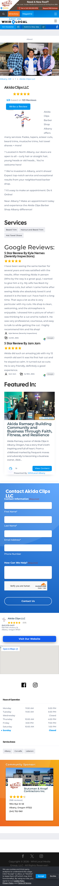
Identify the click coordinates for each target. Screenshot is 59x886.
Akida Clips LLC (27, 79)
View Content (42, 468)
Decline (53, 876)
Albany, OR (5, 79)
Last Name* (10, 525)
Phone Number (12, 554)
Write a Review (18, 106)
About (30, 39)
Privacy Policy (8, 883)
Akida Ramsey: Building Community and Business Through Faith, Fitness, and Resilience (29, 429)
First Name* (10, 511)
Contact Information (21, 499)
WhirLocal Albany (36, 473)
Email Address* (12, 539)
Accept (41, 876)
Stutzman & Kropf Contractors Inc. (36, 790)
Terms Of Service (24, 883)
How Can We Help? (21, 562)
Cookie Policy (19, 881)
